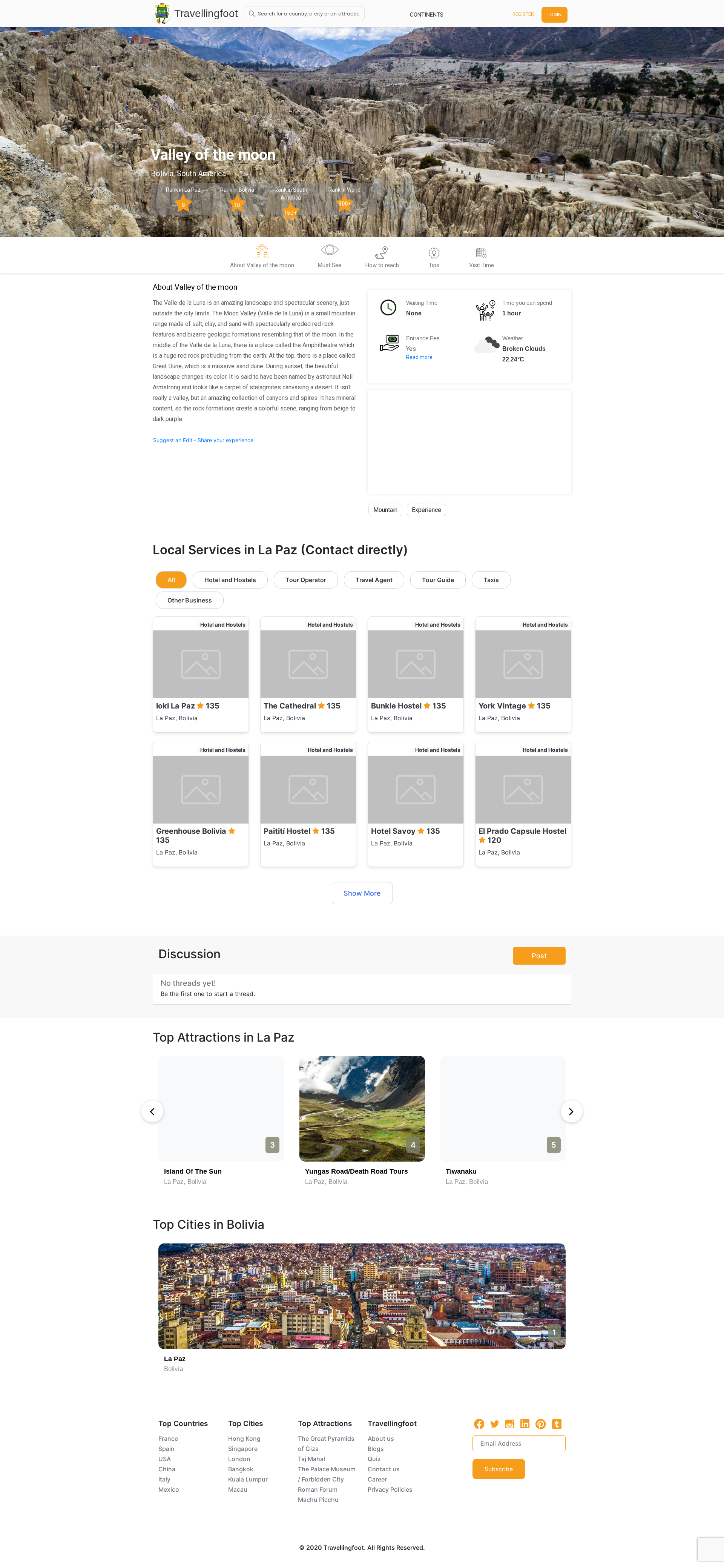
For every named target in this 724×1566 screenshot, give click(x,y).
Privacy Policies (390, 1489)
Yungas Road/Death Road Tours (356, 1171)
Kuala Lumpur (248, 1479)
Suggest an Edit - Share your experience (203, 440)
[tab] (262, 257)
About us (381, 1438)
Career (377, 1479)
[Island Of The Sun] (221, 1109)
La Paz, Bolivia (185, 1181)
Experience (426, 509)
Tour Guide (438, 580)
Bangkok (240, 1469)
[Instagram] (510, 1424)
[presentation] (152, 1111)
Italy (164, 1479)
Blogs (376, 1448)
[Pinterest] (541, 1424)
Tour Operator (305, 580)
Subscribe (499, 1469)
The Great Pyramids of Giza (326, 1443)
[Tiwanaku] (503, 1109)
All (171, 580)
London (239, 1459)
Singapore (243, 1448)
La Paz (175, 1359)
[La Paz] (362, 1296)
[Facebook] (479, 1424)
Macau (237, 1489)
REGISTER (523, 14)
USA (164, 1459)
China (166, 1469)
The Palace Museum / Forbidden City (327, 1474)
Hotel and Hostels (230, 580)
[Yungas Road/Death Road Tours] (362, 1109)
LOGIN (554, 14)
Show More (362, 893)
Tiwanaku (461, 1171)
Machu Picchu (318, 1499)
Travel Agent (374, 580)
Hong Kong (244, 1438)
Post (539, 956)
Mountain (385, 509)
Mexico (168, 1489)
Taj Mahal (311, 1459)
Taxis (491, 580)
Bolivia (173, 1368)
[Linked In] (525, 1424)
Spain (166, 1448)
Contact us (384, 1469)
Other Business (189, 600)
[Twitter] (495, 1423)
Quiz (374, 1459)
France (168, 1438)
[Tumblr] (557, 1424)
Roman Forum (317, 1489)
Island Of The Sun (193, 1171)
